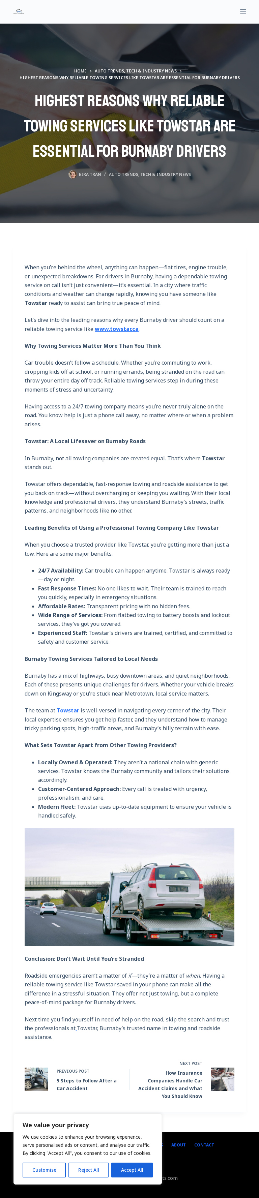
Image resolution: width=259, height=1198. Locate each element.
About (178, 1145)
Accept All (132, 1170)
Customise (44, 1170)
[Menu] (243, 12)
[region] (87, 1149)
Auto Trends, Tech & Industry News (150, 174)
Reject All (88, 1170)
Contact (204, 1145)
